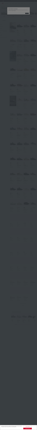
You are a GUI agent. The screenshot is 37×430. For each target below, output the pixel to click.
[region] (18, 427)
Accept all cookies (27, 428)
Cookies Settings (27, 426)
